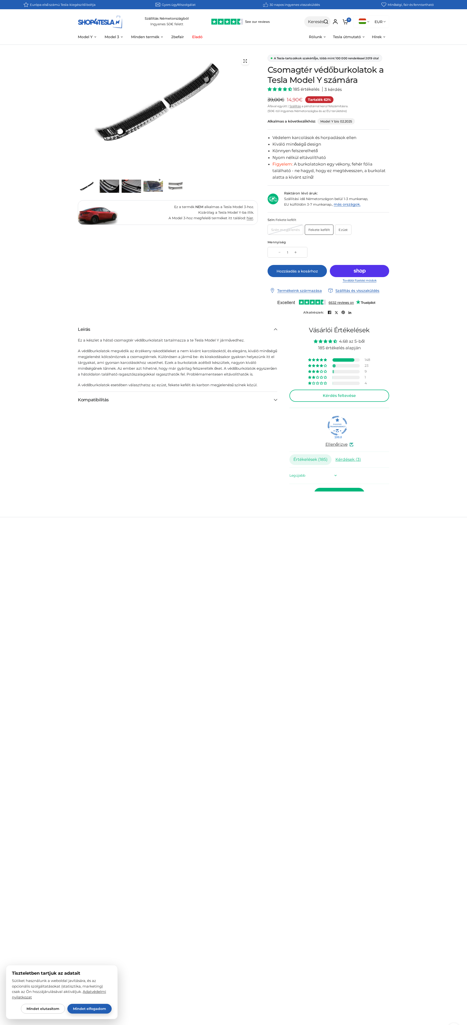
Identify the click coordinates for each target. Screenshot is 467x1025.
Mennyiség (277, 242)
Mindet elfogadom (89, 1009)
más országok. (347, 204)
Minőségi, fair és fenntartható (411, 5)
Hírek (377, 37)
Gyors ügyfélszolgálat (179, 5)
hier (250, 218)
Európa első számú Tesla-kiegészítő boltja (63, 5)
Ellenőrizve (336, 444)
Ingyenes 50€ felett (166, 24)
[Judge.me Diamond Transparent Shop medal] (337, 425)
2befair (177, 37)
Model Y (85, 37)
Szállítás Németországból (167, 18)
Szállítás (295, 106)
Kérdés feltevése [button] (339, 395)
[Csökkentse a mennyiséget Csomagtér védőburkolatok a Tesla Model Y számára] (279, 252)
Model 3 (112, 37)
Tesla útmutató (347, 37)
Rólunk (315, 37)
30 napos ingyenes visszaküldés (294, 5)
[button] (280, 89)
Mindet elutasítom (43, 1009)
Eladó (197, 37)
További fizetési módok (360, 280)
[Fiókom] (335, 22)
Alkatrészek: (313, 312)
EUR (379, 21)
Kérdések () (348, 459)
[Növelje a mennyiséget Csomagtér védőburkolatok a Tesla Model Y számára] (295, 252)
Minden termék (145, 37)
